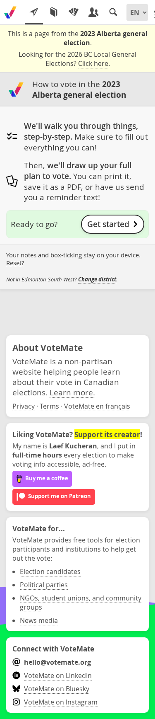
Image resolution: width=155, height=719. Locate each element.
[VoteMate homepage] (10, 12)
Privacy (23, 406)
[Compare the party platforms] (54, 12)
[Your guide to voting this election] (34, 12)
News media (39, 620)
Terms (49, 406)
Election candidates (50, 571)
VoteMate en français (97, 406)
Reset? (15, 263)
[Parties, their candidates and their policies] (73, 12)
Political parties (44, 584)
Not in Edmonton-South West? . (61, 279)
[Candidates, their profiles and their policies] (93, 12)
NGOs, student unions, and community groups (80, 602)
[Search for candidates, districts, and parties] (113, 12)
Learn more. (72, 392)
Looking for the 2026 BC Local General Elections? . (77, 59)
